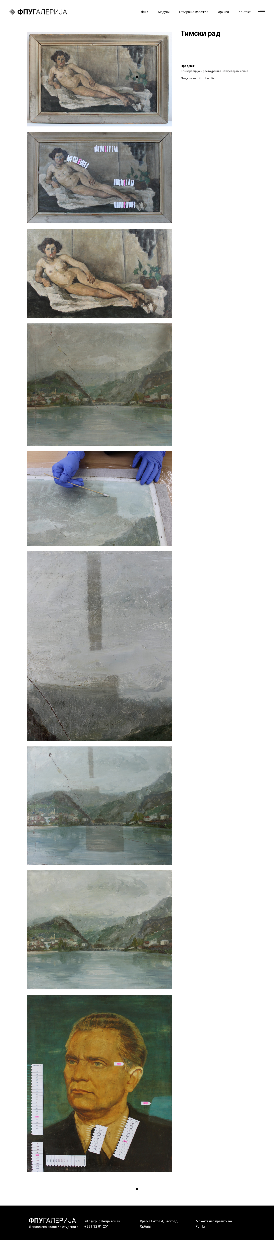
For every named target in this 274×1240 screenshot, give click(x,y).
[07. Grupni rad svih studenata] (99, 646)
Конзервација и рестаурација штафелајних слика (214, 71)
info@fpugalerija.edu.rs (102, 1221)
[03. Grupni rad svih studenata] (99, 273)
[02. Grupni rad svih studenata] (99, 177)
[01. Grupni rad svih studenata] (99, 79)
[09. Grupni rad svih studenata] (99, 929)
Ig (203, 1226)
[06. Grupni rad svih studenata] (99, 498)
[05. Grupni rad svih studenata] (99, 384)
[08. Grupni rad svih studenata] (99, 805)
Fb (197, 1226)
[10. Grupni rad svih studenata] (99, 1083)
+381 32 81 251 (96, 1226)
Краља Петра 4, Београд (159, 1221)
